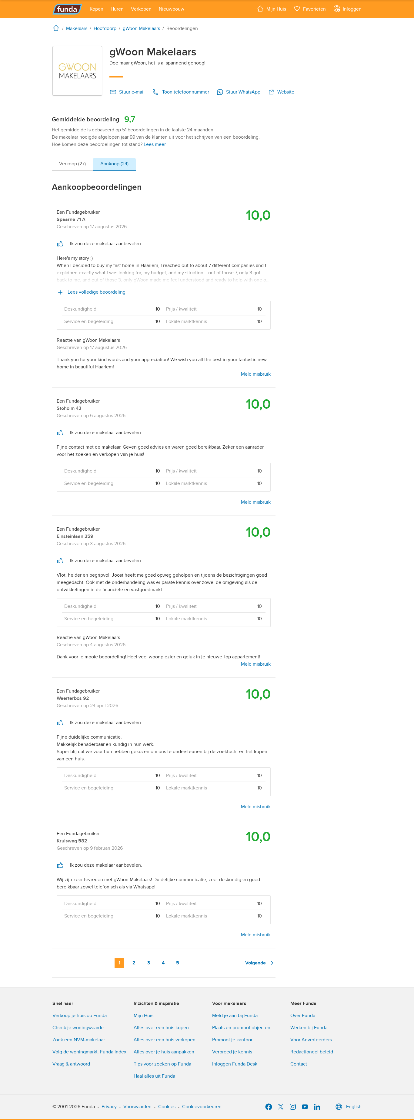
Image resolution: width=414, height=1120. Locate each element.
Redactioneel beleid (311, 1052)
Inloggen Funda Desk (234, 1064)
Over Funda (302, 1016)
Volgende (255, 963)
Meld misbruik (256, 374)
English (354, 1107)
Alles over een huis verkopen (164, 1040)
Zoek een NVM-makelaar (78, 1040)
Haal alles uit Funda (154, 1076)
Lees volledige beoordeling (95, 292)
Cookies (166, 1107)
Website (285, 92)
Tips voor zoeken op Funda (162, 1064)
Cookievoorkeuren (202, 1107)
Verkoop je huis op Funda (79, 1016)
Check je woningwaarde (78, 1028)
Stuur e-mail (132, 92)
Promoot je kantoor (232, 1040)
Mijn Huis (143, 1016)
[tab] (72, 164)
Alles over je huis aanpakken (164, 1052)
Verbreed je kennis (232, 1052)
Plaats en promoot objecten (241, 1028)
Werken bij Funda (308, 1028)
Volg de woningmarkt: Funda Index (89, 1052)
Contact (298, 1064)
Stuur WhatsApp (243, 92)
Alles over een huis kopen (161, 1028)
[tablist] (94, 164)
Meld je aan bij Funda (235, 1016)
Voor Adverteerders (311, 1040)
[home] (57, 27)
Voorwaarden (137, 1107)
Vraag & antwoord (71, 1064)
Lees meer (155, 144)
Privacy (109, 1107)
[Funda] (67, 9)
